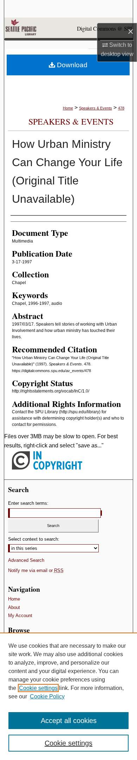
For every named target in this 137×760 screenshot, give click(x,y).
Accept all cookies (69, 720)
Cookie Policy (47, 696)
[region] (68, 696)
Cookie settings (38, 688)
